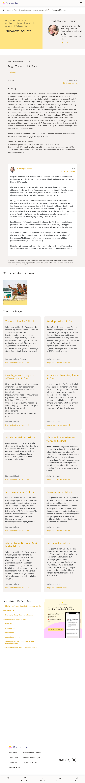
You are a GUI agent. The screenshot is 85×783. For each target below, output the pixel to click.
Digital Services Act (30, 762)
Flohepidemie (10, 628)
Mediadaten (13, 758)
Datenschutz (13, 762)
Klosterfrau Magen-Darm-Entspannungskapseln (23, 606)
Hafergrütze (9, 610)
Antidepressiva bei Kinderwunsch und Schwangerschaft (19, 642)
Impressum (13, 753)
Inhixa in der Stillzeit (13, 637)
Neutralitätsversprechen (32, 753)
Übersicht (13, 72)
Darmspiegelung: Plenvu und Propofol (19, 615)
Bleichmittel (9, 633)
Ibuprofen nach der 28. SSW (15, 619)
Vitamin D (9, 624)
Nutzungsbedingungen (31, 758)
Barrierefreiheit (14, 767)
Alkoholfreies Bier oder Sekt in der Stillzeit (21, 648)
